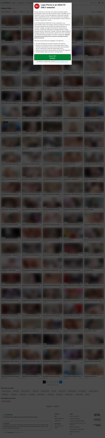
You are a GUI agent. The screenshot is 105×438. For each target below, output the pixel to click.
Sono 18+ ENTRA (52, 57)
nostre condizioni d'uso (62, 61)
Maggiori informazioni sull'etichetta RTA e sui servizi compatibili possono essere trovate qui (52, 36)
